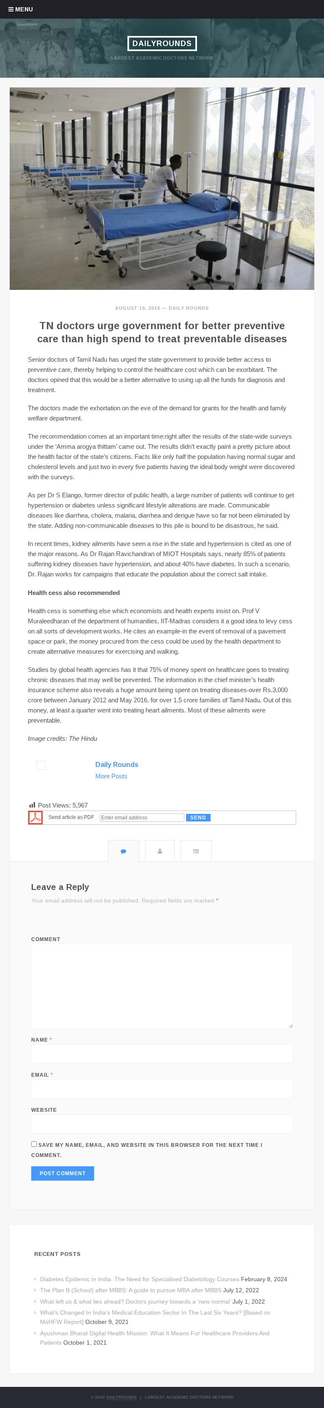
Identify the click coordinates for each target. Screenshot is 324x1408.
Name (41, 1040)
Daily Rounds (189, 308)
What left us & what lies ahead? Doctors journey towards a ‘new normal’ (135, 1301)
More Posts (111, 776)
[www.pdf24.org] (35, 817)
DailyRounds (162, 43)
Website (44, 1110)
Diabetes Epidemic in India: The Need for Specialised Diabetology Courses (139, 1279)
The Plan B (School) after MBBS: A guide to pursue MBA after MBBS (130, 1290)
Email (42, 1075)
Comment (45, 939)
